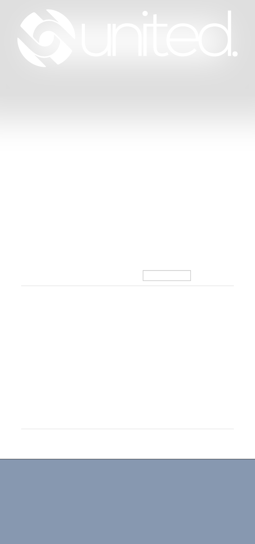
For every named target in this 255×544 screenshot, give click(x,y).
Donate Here (126, 92)
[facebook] (80, 517)
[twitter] (94, 517)
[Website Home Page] (127, 38)
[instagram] (108, 517)
